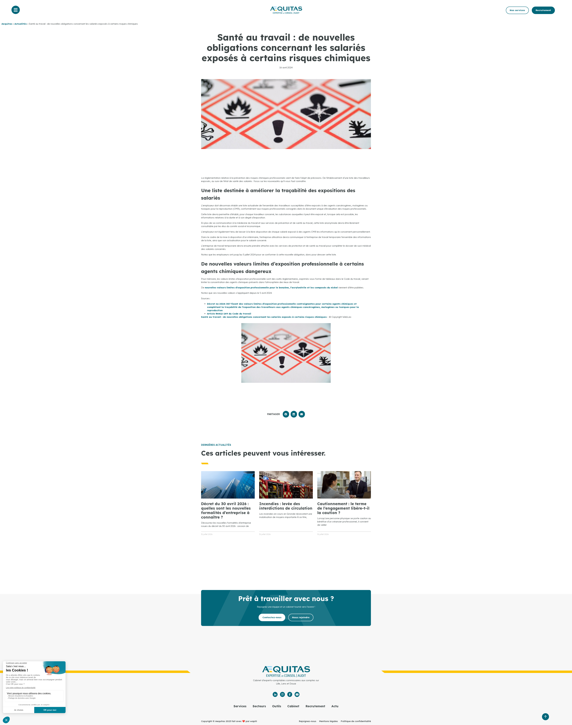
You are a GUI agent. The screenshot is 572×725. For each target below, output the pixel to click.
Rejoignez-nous (307, 721)
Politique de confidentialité (356, 721)
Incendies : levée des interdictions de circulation (285, 505)
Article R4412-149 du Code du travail (229, 313)
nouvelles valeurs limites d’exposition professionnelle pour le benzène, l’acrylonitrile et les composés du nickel (271, 287)
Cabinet (293, 706)
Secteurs (259, 706)
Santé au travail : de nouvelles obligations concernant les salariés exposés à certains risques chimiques (264, 317)
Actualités (20, 23)
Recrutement (315, 706)
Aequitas (6, 23)
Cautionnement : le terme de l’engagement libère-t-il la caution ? (343, 508)
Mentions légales (328, 721)
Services (240, 706)
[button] (286, 414)
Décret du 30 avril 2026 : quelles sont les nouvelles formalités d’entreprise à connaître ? (226, 510)
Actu (334, 706)
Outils (276, 706)
